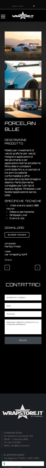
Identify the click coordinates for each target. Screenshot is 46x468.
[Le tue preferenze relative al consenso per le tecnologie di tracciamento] (23, 463)
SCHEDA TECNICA (17, 235)
